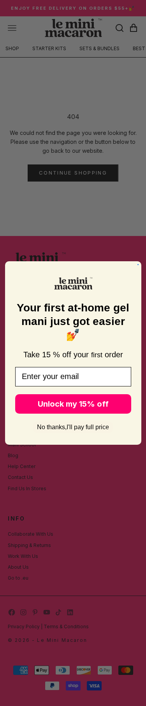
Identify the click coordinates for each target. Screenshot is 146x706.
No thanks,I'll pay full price (73, 427)
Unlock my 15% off (73, 404)
